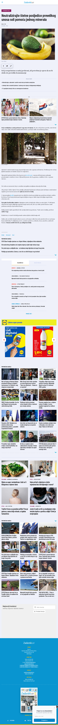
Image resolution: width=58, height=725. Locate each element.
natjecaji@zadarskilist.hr (29, 664)
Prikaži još (28, 313)
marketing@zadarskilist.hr (30, 662)
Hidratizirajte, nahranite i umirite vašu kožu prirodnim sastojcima (18, 82)
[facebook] (3, 66)
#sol (13, 235)
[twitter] (7, 66)
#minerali (8, 235)
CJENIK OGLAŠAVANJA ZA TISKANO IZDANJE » (29, 667)
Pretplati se (44, 720)
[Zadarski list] (29, 2)
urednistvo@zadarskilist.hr (29, 672)
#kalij (3, 235)
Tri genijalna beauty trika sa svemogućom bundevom (15, 88)
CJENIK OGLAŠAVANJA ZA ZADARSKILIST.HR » (29, 665)
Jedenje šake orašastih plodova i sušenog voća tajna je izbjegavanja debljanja (21, 85)
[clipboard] (11, 66)
